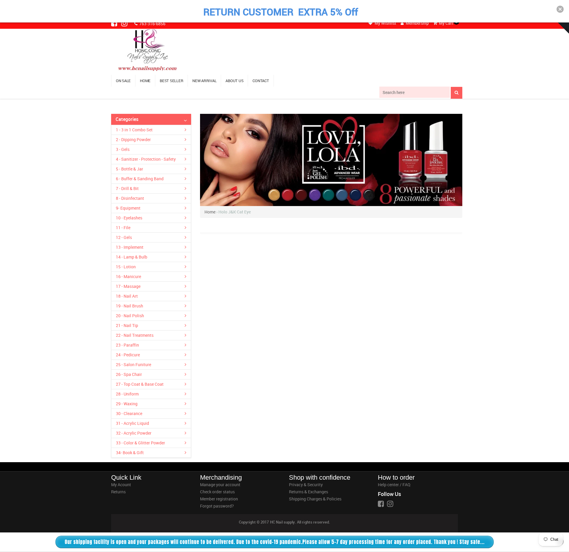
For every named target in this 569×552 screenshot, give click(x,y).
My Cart (445, 23)
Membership (417, 23)
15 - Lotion (126, 266)
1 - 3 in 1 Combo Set (134, 130)
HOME (145, 80)
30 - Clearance (129, 413)
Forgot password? (217, 506)
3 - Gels (123, 149)
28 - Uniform (127, 394)
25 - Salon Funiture (133, 364)
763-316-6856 (151, 23)
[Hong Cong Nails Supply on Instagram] (124, 23)
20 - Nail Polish (130, 315)
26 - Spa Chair (129, 374)
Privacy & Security (306, 484)
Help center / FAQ (394, 484)
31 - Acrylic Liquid (132, 423)
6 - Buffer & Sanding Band (140, 178)
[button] (560, 9)
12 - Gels (124, 237)
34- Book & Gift (130, 452)
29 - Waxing (127, 403)
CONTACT (260, 80)
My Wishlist (385, 23)
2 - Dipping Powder (133, 139)
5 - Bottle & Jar (129, 169)
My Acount (121, 484)
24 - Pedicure (128, 355)
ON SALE (123, 80)
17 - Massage (128, 286)
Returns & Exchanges (308, 491)
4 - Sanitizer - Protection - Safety (146, 159)
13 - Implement (129, 247)
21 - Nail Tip (127, 325)
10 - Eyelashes (129, 218)
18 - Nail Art (127, 296)
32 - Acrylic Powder (133, 433)
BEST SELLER (171, 80)
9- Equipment (128, 208)
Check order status (217, 491)
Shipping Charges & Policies (315, 499)
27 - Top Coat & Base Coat (140, 384)
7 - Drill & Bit (127, 188)
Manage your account (220, 484)
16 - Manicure (128, 276)
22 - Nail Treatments (135, 335)
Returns (118, 491)
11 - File (123, 227)
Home (209, 212)
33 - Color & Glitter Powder (140, 443)
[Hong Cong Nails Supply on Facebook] (114, 23)
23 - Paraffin (127, 345)
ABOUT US (234, 80)
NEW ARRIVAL (204, 80)
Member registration (219, 499)
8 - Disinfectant (130, 198)
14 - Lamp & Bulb (131, 257)
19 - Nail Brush (129, 306)
